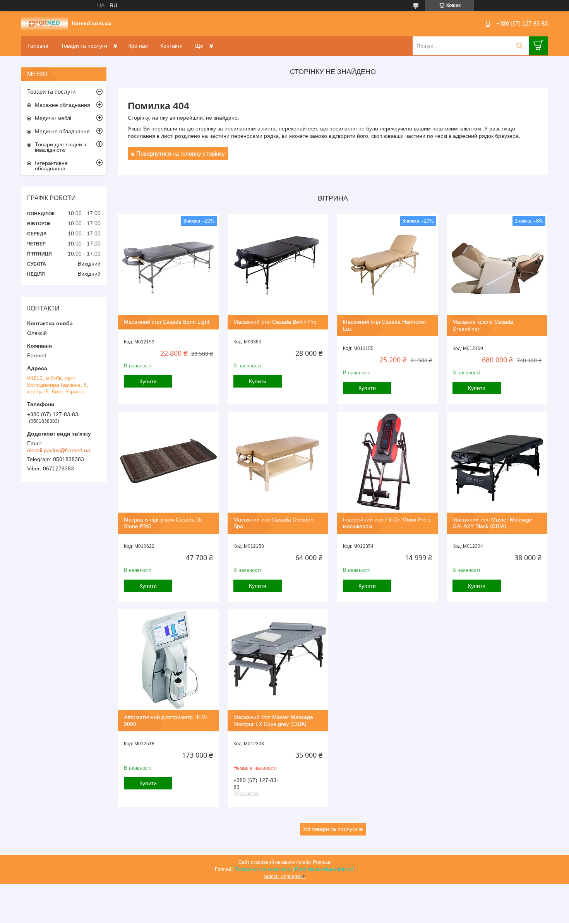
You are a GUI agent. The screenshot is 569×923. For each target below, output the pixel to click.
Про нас (137, 46)
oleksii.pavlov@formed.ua (58, 450)
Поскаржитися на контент (263, 869)
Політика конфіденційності (324, 869)
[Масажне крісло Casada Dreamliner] (497, 264)
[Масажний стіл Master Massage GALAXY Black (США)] (497, 462)
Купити (148, 381)
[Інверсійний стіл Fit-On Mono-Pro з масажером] (387, 462)
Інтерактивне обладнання (51, 166)
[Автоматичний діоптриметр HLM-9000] (168, 659)
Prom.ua (322, 862)
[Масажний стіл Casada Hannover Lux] (387, 264)
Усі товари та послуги (330, 829)
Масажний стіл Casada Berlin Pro (275, 322)
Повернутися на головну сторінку (180, 153)
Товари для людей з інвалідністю (60, 147)
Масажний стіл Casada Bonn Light (166, 322)
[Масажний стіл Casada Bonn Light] (168, 264)
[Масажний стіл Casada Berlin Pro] (278, 264)
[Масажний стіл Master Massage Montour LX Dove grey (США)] (278, 659)
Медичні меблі (53, 118)
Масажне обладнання (62, 105)
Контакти (171, 46)
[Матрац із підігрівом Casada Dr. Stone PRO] (168, 462)
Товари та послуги (84, 46)
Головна (37, 46)
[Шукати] (519, 45)
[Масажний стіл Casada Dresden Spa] (278, 462)
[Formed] (44, 23)
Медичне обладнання (62, 131)
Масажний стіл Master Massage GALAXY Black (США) (492, 523)
